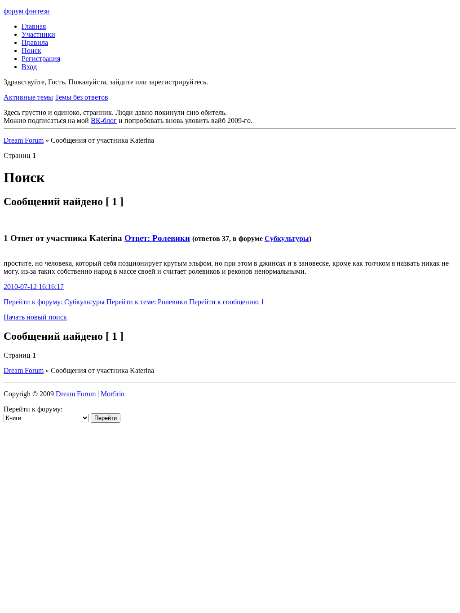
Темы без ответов (81, 97)
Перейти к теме (146, 302)
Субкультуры (287, 238)
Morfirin (112, 394)
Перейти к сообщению (226, 302)
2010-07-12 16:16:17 (34, 286)
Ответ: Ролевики (157, 238)
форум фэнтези (27, 11)
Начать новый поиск (35, 317)
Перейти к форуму (54, 302)
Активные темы (28, 97)
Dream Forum (24, 140)
